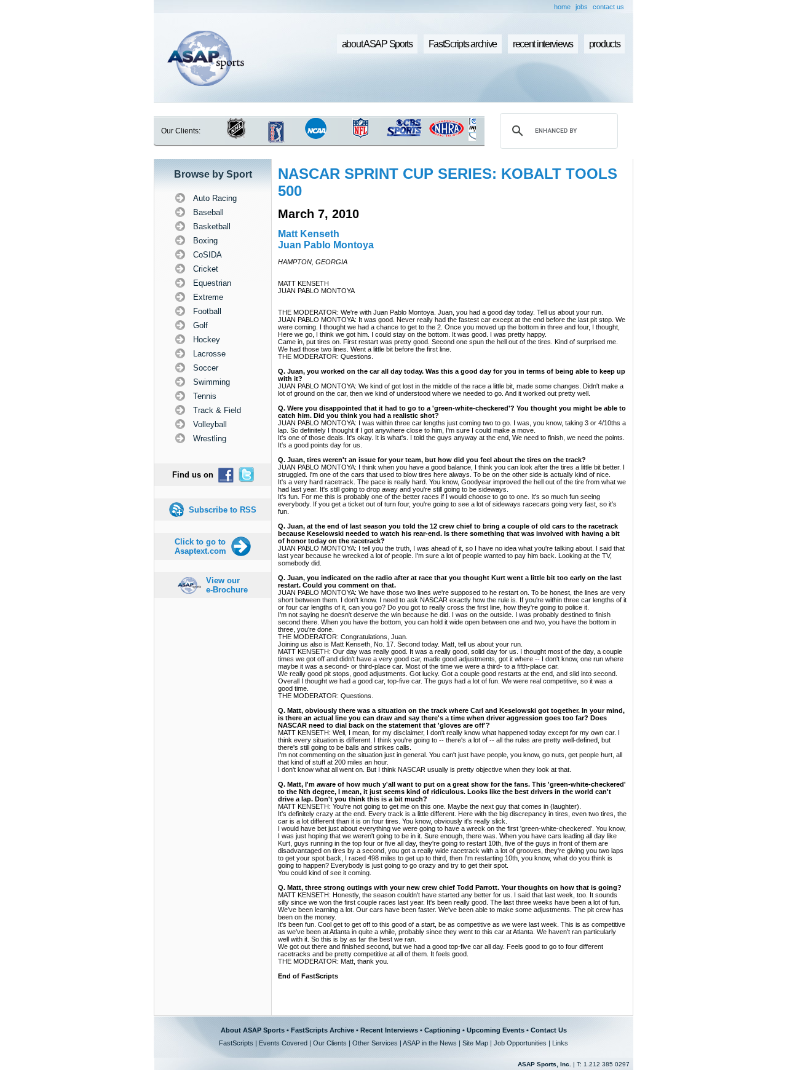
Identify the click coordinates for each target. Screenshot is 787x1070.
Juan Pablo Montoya (326, 245)
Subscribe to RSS (222, 509)
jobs (581, 6)
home (562, 6)
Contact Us (549, 1030)
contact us (608, 6)
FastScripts (236, 1043)
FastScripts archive (463, 44)
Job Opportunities (520, 1043)
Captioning (442, 1030)
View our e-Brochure (227, 585)
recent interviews (543, 44)
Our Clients (330, 1043)
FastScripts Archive (322, 1030)
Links (560, 1043)
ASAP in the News (430, 1043)
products (604, 44)
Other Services (375, 1043)
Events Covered (283, 1043)
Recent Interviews (389, 1030)
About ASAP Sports (253, 1030)
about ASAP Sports (377, 44)
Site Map (475, 1043)
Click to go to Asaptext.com (200, 546)
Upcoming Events (495, 1030)
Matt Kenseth (308, 234)
